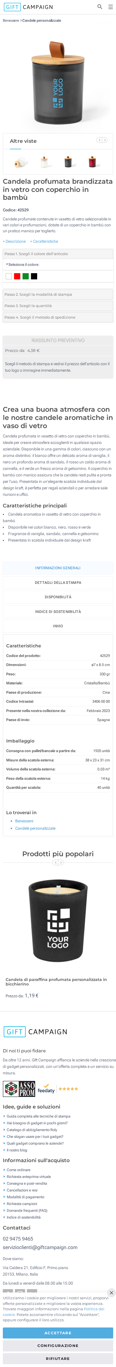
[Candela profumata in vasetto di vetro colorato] (58, 78)
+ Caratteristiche (44, 241)
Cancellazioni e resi (22, 1190)
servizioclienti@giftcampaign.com (40, 1247)
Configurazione (58, 1345)
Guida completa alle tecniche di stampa (38, 1116)
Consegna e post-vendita (27, 1183)
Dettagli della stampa (58, 582)
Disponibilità (58, 597)
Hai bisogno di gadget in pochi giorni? (37, 1123)
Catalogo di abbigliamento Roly (32, 1129)
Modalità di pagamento (25, 1197)
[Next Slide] (105, 140)
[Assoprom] (20, 1088)
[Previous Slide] (99, 140)
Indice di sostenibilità (58, 612)
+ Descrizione (14, 241)
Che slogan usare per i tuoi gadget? (35, 1136)
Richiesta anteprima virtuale (29, 1177)
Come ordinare (18, 1170)
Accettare (58, 1333)
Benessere (11, 20)
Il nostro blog (17, 1150)
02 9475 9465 (18, 1239)
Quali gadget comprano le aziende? (35, 1143)
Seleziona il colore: (22, 264)
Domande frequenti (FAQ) (27, 1210)
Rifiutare (58, 1358)
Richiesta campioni (22, 1204)
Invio (58, 626)
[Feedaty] (58, 1088)
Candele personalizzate (41, 20)
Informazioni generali (58, 568)
